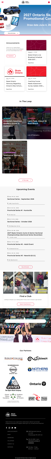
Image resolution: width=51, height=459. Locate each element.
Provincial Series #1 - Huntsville (19, 210)
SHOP (9, 434)
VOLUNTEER (10, 440)
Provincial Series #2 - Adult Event (20, 244)
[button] (4, 20)
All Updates (10, 55)
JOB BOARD (10, 437)
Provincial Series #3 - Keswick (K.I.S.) (21, 255)
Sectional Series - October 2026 (19, 222)
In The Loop (25, 180)
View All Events (25, 267)
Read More (31, 62)
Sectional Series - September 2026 (20, 199)
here (21, 50)
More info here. (12, 33)
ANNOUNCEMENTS (12, 431)
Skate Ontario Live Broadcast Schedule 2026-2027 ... (35, 57)
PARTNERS (10, 447)
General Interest (25, 326)
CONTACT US (10, 444)
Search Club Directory (25, 304)
